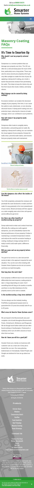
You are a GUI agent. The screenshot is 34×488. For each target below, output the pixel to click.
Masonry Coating (17, 425)
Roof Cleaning (17, 423)
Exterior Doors (17, 409)
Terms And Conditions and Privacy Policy (11, 485)
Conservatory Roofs (17, 414)
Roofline (17, 417)
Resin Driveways (17, 428)
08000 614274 (20, 3)
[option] (17, 27)
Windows (17, 411)
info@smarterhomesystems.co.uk (19, 5)
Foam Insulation (17, 420)
